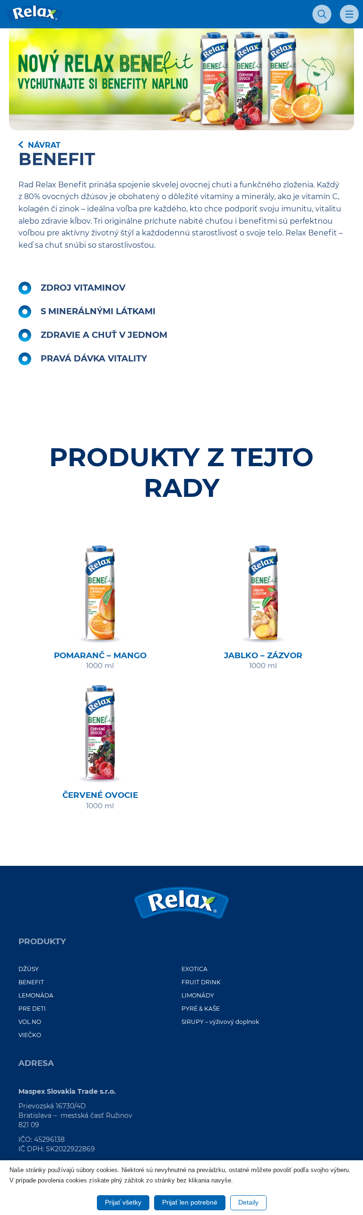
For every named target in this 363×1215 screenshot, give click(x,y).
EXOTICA (194, 968)
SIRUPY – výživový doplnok (220, 1021)
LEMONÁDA (35, 995)
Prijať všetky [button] (123, 1202)
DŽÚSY (28, 968)
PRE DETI (32, 1008)
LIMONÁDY (198, 995)
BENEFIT (31, 982)
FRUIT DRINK (201, 982)
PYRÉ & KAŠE (201, 1008)
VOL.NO (29, 1021)
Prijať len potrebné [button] (189, 1202)
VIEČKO (29, 1035)
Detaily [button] (248, 1202)
